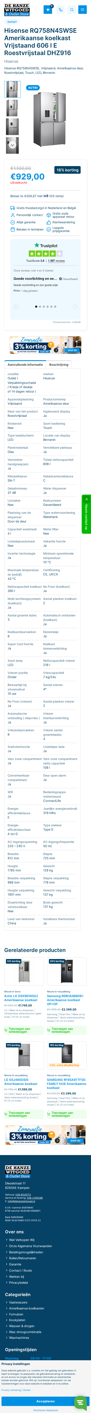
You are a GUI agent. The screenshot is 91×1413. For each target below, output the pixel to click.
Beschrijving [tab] (58, 365)
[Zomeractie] (45, 345)
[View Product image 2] (12, 108)
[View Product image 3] (12, 126)
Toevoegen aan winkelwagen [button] (19, 1030)
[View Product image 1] (12, 89)
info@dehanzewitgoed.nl (21, 1201)
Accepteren (45, 1401)
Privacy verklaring (11, 1390)
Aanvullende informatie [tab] (25, 365)
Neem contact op (86, 517)
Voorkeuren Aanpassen (45, 1410)
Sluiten (26, 1390)
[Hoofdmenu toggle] (82, 9)
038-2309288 (35, 1197)
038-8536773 (23, 1194)
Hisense (49, 378)
